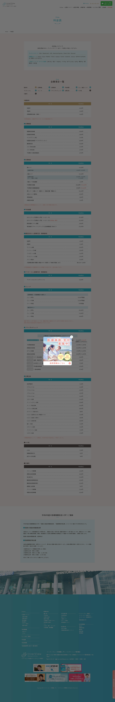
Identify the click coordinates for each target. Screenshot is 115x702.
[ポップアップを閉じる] (71, 336)
